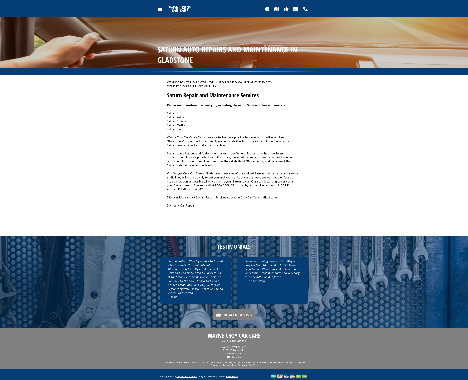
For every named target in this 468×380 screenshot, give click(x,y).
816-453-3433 (224, 185)
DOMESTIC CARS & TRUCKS (185, 86)
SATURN (210, 86)
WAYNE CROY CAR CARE (183, 82)
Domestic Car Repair (180, 205)
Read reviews (238, 314)
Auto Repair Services (234, 340)
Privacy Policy (232, 376)
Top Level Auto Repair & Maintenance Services (236, 82)
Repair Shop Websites (186, 376)
